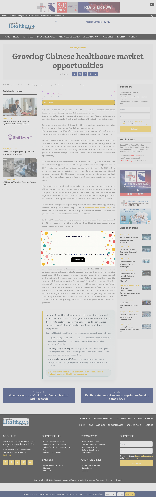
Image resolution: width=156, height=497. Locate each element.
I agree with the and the (81, 254)
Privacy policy (104, 254)
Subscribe (78, 259)
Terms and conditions (77, 254)
